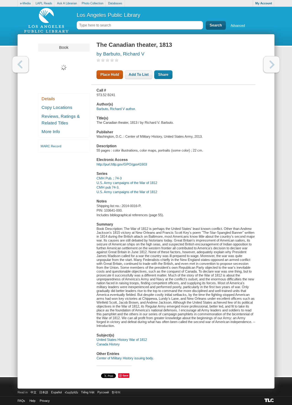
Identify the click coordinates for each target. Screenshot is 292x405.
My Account (263, 3)
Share (163, 74)
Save (125, 375)
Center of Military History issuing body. (125, 358)
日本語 (43, 392)
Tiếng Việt (87, 392)
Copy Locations (57, 107)
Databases (115, 3)
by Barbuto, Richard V (120, 53)
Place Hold (109, 74)
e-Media (25, 3)
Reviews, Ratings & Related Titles (61, 119)
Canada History (108, 344)
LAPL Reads (44, 3)
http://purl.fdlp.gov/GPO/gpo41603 (121, 164)
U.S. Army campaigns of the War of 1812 (126, 183)
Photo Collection (92, 3)
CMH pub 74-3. (107, 187)
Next (271, 64)
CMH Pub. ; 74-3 (109, 178)
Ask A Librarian (67, 3)
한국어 (116, 392)
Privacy (45, 400)
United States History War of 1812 (121, 340)
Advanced (238, 25)
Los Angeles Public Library (108, 15)
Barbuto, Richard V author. (116, 109)
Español (56, 392)
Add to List (139, 74)
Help (32, 400)
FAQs (21, 400)
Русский (103, 392)
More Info (51, 131)
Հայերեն (71, 392)
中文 (33, 392)
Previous (20, 64)
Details (48, 98)
